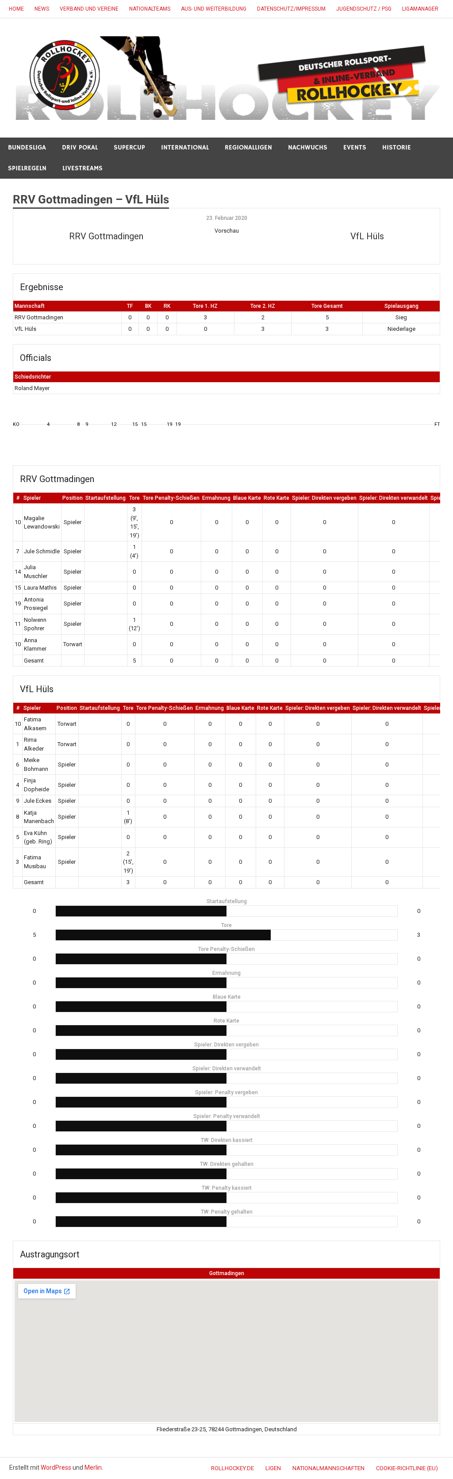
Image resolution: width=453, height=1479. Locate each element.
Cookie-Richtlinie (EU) (407, 1468)
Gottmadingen (226, 1273)
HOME (16, 9)
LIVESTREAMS (82, 168)
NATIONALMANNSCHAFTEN (328, 1468)
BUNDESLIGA (27, 147)
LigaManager (420, 9)
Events (354, 147)
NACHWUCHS (307, 147)
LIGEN (273, 1468)
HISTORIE (396, 147)
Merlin (93, 1467)
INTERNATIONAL (185, 147)
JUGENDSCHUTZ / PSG (364, 9)
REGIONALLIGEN (248, 147)
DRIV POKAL (80, 147)
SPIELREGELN (27, 168)
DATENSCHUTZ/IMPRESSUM (291, 9)
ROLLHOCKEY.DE (232, 1468)
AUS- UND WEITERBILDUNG (213, 9)
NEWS (42, 9)
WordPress (56, 1467)
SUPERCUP (129, 147)
